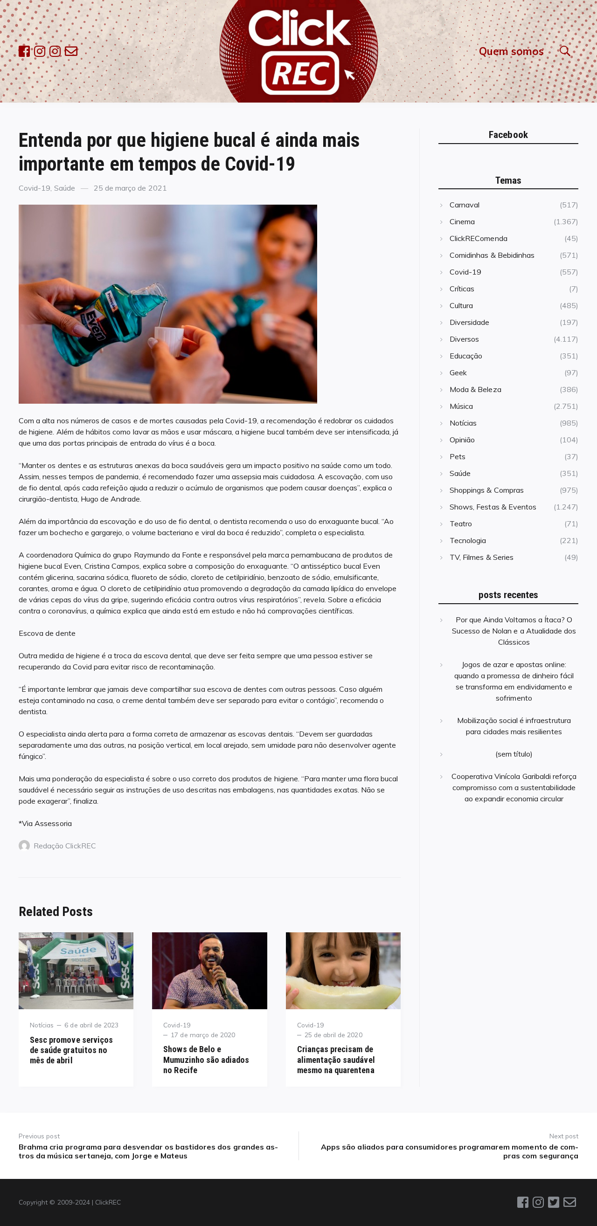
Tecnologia (468, 540)
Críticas (462, 288)
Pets (457, 456)
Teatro (461, 523)
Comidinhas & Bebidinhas (492, 255)
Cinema (462, 221)
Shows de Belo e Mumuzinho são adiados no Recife (206, 1059)
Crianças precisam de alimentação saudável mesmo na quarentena (336, 1059)
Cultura (461, 305)
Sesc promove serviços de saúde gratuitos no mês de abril (71, 1050)
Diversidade (470, 322)
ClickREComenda (478, 238)
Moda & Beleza (475, 389)
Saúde (64, 188)
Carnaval (464, 204)
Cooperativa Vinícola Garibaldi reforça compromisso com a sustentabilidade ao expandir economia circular (514, 787)
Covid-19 (34, 188)
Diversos (464, 339)
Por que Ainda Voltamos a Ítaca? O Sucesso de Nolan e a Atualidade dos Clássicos (514, 631)
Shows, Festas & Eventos (493, 506)
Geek (458, 372)
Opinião (462, 439)
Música (461, 406)
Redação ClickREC (65, 845)
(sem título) (514, 753)
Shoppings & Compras (487, 490)
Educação (466, 355)
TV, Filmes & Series (482, 557)
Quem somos (511, 51)
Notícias (42, 1025)
